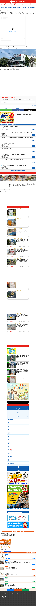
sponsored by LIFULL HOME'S (30, 552)
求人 (8, 4)
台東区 (8, 429)
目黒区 (8, 442)
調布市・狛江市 (22, 1)
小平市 (8, 453)
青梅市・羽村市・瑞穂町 (11, 463)
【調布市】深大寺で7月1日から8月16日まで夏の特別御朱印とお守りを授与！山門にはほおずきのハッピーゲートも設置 (22, 260)
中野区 (8, 436)
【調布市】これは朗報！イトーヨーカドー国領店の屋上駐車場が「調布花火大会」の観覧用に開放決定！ (22, 250)
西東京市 (9, 446)
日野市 (8, 459)
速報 (30, 4)
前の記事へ (6, 108)
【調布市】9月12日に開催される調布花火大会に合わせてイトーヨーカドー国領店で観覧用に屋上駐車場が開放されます (22, 283)
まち (22, 4)
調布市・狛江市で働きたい (5, 124)
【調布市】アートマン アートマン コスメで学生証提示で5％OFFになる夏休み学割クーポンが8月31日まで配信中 (22, 349)
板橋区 (8, 433)
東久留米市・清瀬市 (10, 452)
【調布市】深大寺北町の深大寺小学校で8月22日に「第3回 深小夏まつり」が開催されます (22, 356)
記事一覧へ (18, 108)
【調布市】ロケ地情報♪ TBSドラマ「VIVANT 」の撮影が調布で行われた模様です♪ (22, 293)
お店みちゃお (19, 4)
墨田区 (8, 425)
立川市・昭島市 (10, 456)
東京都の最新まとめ (10, 419)
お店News (15, 4)
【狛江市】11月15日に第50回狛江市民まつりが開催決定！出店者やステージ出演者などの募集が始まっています (22, 325)
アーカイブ (34, 4)
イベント (28, 4)
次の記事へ (29, 108)
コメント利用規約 (34, 105)
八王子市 (9, 460)
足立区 (8, 426)
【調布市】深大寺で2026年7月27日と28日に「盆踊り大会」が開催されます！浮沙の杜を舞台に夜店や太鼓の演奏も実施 (22, 211)
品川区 (8, 443)
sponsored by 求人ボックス (13, 124)
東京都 (8, 10)
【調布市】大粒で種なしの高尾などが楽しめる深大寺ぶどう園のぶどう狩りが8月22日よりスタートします (22, 240)
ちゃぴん (5, 191)
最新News (5, 4)
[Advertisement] (18, 199)
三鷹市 (10, 449)
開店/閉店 (11, 4)
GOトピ (1, 4)
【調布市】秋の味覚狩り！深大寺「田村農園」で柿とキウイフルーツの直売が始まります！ (22, 315)
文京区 (8, 432)
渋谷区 (8, 439)
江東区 (8, 422)
